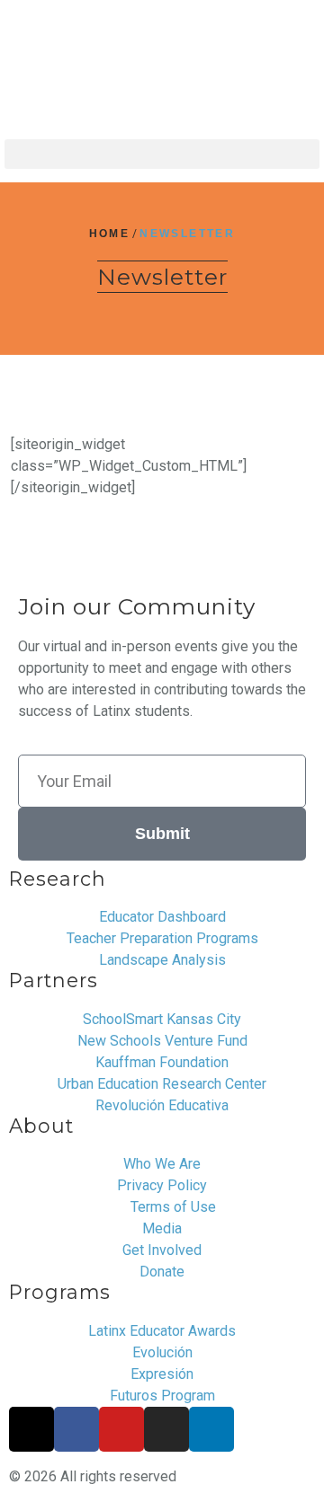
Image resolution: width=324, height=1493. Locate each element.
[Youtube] (121, 1429)
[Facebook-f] (76, 1429)
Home (109, 233)
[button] (162, 154)
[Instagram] (166, 1429)
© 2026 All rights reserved (92, 1476)
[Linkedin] (211, 1429)
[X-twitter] (31, 1429)
